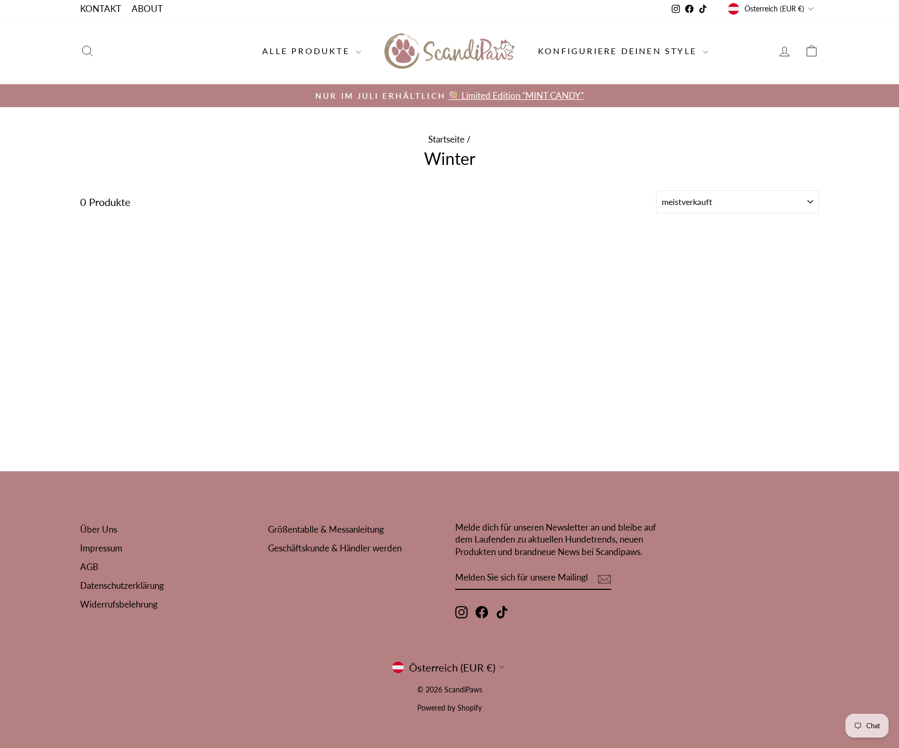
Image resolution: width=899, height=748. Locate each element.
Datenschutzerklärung (122, 585)
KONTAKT (100, 8)
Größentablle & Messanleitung (326, 529)
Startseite (446, 139)
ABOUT (147, 8)
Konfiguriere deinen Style (619, 51)
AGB (89, 566)
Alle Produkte (307, 51)
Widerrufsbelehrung (119, 604)
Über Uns (98, 529)
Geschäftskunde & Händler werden (335, 548)
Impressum (101, 548)
